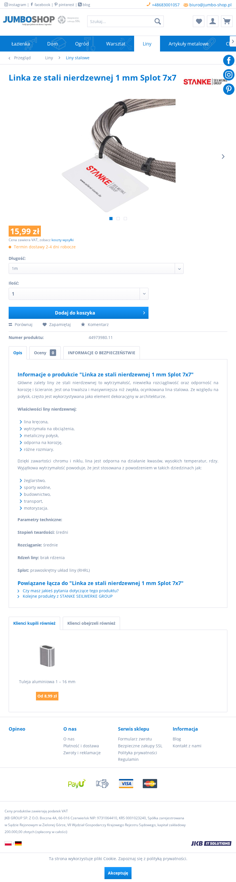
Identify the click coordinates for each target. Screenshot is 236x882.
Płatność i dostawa (81, 745)
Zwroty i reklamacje (82, 752)
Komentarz (98, 324)
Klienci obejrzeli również (91, 623)
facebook (42, 4)
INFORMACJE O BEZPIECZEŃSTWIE (101, 352)
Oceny (44, 352)
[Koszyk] (227, 21)
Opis (17, 352)
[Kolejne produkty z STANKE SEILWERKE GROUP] (205, 83)
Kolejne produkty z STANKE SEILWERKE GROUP (67, 596)
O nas (69, 739)
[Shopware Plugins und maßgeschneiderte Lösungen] (159, 844)
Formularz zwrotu (135, 739)
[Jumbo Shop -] (29, 23)
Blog (177, 739)
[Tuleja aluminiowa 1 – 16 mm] (47, 656)
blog (86, 4)
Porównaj (23, 324)
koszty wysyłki (63, 239)
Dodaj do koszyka (75, 313)
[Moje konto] (212, 21)
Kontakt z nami (187, 745)
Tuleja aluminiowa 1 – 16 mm (47, 681)
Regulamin (128, 759)
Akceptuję (118, 873)
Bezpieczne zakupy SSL (140, 745)
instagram (17, 4)
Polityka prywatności (137, 752)
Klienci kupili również (34, 623)
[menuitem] (125, 21)
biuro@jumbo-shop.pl (210, 4)
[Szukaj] (158, 21)
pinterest (66, 4)
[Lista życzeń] (198, 21)
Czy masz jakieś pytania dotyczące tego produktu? (70, 590)
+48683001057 (165, 4)
